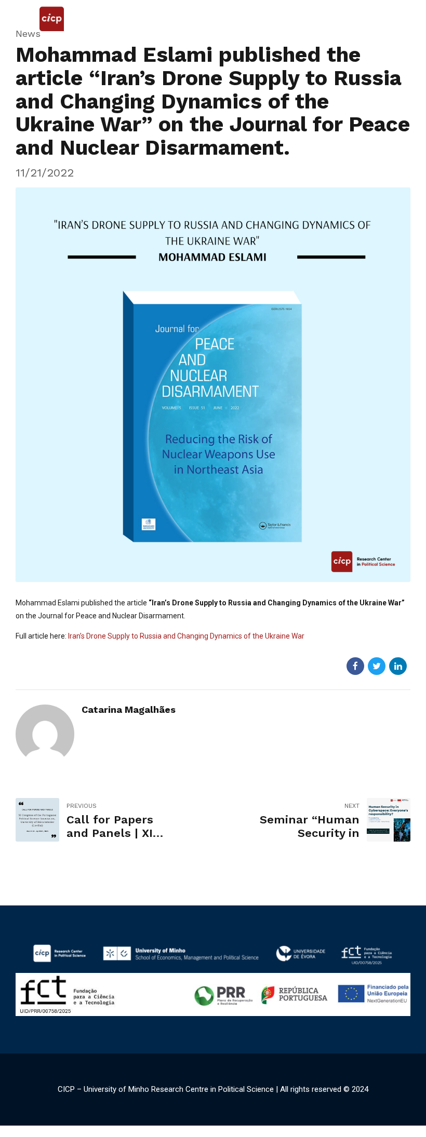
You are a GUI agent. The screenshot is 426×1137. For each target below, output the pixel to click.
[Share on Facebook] (355, 666)
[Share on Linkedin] (398, 666)
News (28, 33)
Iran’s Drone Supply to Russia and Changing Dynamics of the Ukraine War (186, 636)
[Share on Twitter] (376, 666)
